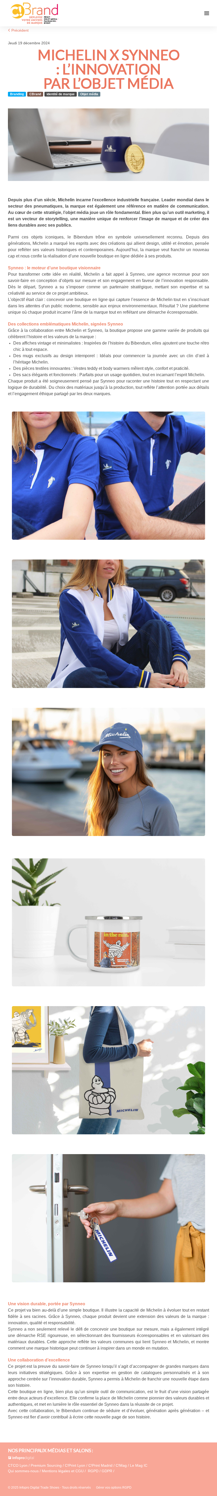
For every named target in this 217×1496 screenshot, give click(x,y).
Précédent (19, 30)
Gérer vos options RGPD (114, 1487)
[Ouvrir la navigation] (206, 13)
